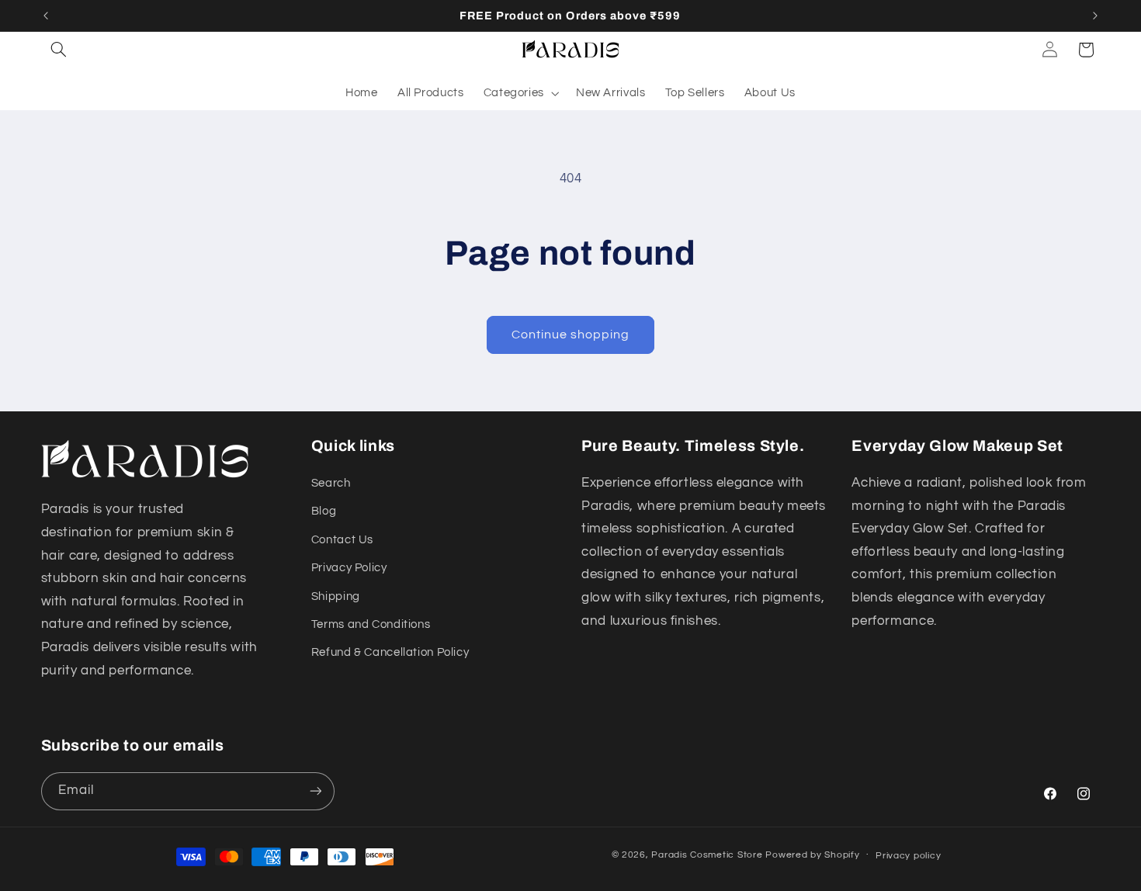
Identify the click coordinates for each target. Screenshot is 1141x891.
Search (331, 483)
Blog (324, 511)
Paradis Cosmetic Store (706, 855)
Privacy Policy (349, 568)
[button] (59, 50)
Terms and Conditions (371, 624)
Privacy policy (908, 855)
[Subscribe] (315, 791)
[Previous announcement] (46, 15)
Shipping (335, 596)
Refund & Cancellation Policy (390, 652)
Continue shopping (571, 334)
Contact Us (342, 540)
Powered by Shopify (812, 855)
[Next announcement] (1095, 15)
